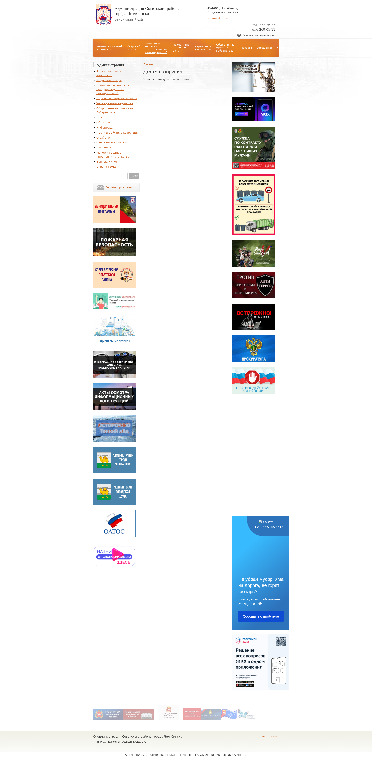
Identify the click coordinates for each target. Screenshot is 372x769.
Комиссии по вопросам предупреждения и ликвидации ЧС (156, 48)
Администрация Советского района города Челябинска (147, 10)
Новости (246, 47)
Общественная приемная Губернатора (226, 47)
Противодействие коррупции (310, 48)
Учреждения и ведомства (203, 48)
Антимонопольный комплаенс (109, 48)
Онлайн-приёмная (119, 187)
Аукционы (365, 47)
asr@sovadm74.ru (218, 18)
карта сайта (269, 736)
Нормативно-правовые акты (181, 47)
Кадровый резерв (133, 48)
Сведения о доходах (347, 47)
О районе (331, 48)
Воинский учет (106, 161)
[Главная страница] (104, 24)
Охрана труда (106, 166)
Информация (285, 47)
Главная (149, 64)
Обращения (264, 47)
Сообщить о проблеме (261, 616)
